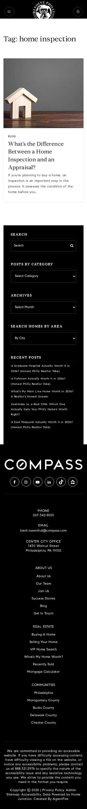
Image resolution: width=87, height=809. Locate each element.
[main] (43, 222)
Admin (71, 790)
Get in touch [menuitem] (43, 613)
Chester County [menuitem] (43, 723)
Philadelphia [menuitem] (43, 693)
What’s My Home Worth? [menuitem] (43, 657)
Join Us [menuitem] (43, 591)
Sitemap (12, 794)
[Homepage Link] (43, 11)
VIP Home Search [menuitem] (43, 649)
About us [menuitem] (43, 576)
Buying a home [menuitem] (44, 634)
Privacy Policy (53, 790)
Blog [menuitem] (43, 606)
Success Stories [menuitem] (43, 598)
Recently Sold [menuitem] (43, 664)
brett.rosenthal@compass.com (43, 531)
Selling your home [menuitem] (43, 642)
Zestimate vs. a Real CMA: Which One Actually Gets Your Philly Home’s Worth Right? (39, 409)
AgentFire (60, 799)
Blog (12, 136)
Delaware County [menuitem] (43, 715)
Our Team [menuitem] (43, 584)
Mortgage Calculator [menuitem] (43, 672)
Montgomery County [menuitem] (43, 700)
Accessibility (31, 794)
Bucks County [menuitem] (43, 708)
